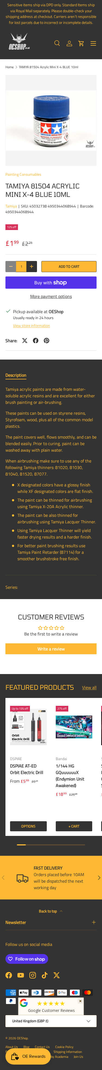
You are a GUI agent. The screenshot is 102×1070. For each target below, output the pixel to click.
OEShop (22, 1038)
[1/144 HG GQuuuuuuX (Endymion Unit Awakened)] (74, 727)
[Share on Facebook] (35, 340)
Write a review (51, 649)
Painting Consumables (23, 174)
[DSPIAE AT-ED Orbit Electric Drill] (28, 727)
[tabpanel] (51, 476)
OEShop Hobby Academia (51, 1056)
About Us (11, 1046)
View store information (31, 325)
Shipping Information (68, 1051)
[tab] (15, 375)
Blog (26, 1046)
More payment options (51, 296)
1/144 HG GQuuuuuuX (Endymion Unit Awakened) (70, 776)
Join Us (78, 1056)
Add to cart (69, 266)
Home (9, 67)
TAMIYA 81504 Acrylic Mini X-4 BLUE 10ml (48, 67)
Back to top (48, 911)
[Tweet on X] (24, 340)
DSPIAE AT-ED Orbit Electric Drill (26, 769)
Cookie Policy (64, 1046)
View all (89, 687)
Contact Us (42, 1046)
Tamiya (11, 206)
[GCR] (24, 1003)
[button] (81, 43)
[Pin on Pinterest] (46, 340)
